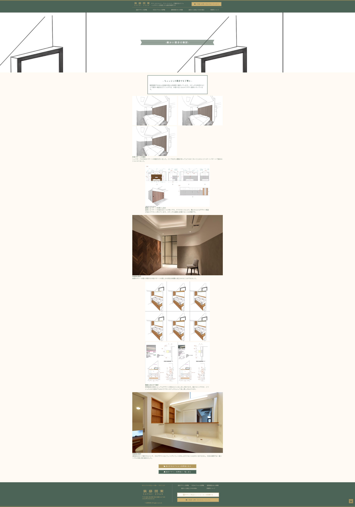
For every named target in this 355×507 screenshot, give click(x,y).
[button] (198, 495)
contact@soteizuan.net (148, 498)
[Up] (351, 501)
